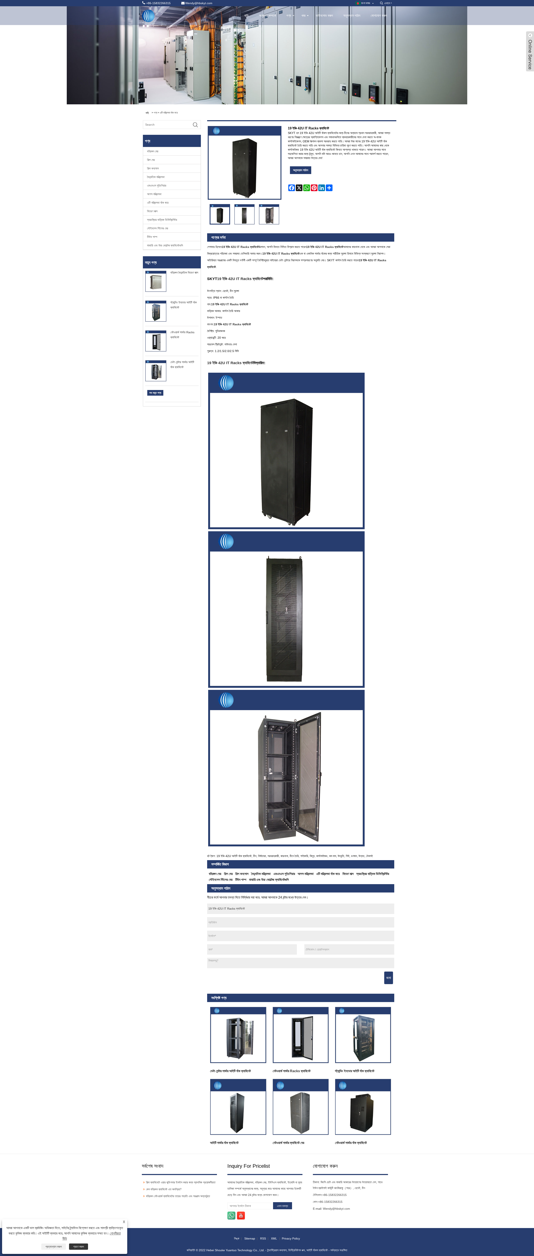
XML (274, 1238)
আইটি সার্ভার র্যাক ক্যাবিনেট (224, 1143)
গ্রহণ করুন (78, 1246)
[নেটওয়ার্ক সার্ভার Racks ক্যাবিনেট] (301, 1035)
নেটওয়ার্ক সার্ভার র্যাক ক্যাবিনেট (351, 1143)
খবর (303, 15)
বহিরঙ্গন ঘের (152, 151)
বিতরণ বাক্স (152, 211)
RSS (263, 1238)
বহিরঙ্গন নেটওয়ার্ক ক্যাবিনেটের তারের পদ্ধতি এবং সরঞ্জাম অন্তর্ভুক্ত (178, 1196)
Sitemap (249, 1238)
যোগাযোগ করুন (379, 15)
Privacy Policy (291, 1238)
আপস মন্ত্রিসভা (154, 194)
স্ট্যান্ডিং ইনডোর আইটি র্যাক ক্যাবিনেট (354, 1071)
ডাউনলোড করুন (324, 15)
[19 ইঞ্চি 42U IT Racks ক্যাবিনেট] (220, 214)
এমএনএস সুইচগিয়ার (156, 185)
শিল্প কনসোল (153, 168)
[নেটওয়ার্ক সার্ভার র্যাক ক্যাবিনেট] (363, 1107)
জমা (388, 978)
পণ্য (288, 15)
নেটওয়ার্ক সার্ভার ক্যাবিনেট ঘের (288, 1143)
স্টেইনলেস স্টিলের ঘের (157, 228)
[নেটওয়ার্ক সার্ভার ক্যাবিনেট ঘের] (301, 1107)
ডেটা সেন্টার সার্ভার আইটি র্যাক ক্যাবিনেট (230, 1071)
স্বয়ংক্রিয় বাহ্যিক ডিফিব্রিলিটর (162, 219)
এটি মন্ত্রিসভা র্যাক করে (169, 112)
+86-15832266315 (334, 1195)
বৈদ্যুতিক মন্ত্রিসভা (156, 177)
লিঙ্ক (236, 1238)
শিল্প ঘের (151, 160)
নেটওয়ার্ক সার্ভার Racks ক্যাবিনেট (291, 1071)
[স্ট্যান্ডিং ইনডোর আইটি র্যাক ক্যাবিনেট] (363, 1035)
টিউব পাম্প (152, 237)
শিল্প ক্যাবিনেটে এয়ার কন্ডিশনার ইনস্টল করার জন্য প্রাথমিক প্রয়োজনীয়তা (180, 1182)
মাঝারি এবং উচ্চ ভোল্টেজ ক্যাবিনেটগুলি (165, 245)
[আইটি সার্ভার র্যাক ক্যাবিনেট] (238, 1107)
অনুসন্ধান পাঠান (351, 15)
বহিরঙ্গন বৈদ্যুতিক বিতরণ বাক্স (184, 272)
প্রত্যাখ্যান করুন (53, 1246)
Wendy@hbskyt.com (336, 1208)
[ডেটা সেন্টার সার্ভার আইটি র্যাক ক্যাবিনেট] (238, 1035)
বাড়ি (246, 15)
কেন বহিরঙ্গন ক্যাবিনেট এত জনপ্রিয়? (163, 1189)
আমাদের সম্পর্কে (267, 15)
